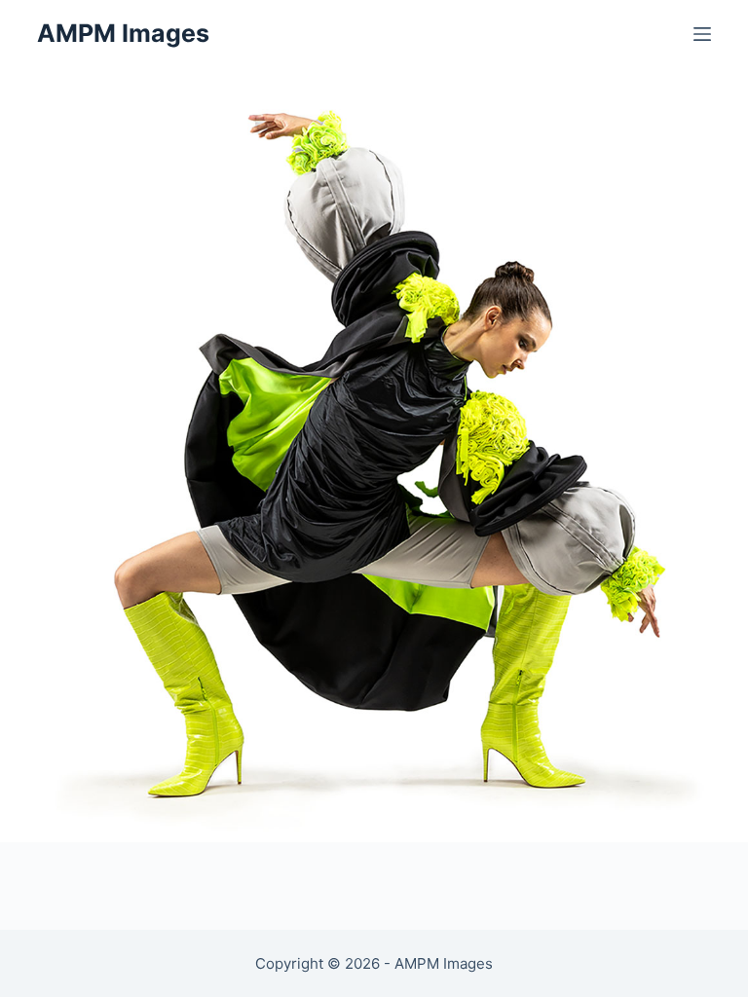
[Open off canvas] (702, 34)
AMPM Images (123, 33)
